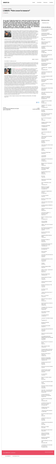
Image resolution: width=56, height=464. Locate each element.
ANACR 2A (6, 2)
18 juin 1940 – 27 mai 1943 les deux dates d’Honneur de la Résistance (46, 391)
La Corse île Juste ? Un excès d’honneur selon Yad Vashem (45, 370)
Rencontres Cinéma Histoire (45, 232)
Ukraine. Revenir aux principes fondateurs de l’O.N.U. (45, 42)
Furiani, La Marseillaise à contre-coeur (46, 183)
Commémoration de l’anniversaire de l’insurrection (46, 159)
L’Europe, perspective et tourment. (46, 281)
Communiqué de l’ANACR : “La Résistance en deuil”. (45, 213)
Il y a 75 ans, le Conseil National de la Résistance (47, 110)
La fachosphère (43, 155)
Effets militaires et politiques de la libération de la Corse (46, 55)
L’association (39, 2)
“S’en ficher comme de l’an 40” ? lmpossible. (46, 363)
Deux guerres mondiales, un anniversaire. (45, 240)
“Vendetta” (43, 263)
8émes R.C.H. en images (45, 426)
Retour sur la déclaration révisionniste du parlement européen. (47, 59)
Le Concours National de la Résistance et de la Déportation (46, 395)
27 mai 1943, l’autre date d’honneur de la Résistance (47, 255)
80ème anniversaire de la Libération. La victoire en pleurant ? (46, 29)
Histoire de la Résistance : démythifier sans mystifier (45, 434)
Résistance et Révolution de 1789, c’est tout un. (46, 285)
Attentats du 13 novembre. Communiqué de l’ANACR (45, 187)
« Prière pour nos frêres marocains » (46, 410)
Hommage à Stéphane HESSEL (46, 266)
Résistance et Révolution (45, 322)
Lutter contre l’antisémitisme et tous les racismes (46, 93)
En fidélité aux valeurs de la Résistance (45, 141)
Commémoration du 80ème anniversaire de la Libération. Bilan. (46, 34)
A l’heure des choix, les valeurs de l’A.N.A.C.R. (46, 299)
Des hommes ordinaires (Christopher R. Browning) (47, 386)
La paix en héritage (44, 221)
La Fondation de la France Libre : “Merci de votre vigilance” (46, 403)
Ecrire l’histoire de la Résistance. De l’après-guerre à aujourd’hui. (46, 228)
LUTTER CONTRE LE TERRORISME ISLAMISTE (46, 51)
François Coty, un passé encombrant (46, 333)
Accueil (34, 2)
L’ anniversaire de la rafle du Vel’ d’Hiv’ (46, 133)
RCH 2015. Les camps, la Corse (46, 198)
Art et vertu (43, 176)
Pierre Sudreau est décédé (45, 311)
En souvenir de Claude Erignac (46, 152)
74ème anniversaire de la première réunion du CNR (46, 137)
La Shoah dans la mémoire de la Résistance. (46, 419)
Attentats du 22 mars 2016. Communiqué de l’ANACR (45, 168)
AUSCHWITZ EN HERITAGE (45, 437)
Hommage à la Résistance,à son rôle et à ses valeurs (46, 259)
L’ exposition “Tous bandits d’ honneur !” (47, 319)
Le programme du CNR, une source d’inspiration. (46, 47)
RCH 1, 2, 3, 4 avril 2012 (45, 295)
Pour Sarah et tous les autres (45, 325)
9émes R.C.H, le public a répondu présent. (46, 378)
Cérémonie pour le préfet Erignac (46, 179)
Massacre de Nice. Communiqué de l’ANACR (46, 164)
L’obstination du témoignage (45, 125)
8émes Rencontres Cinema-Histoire (46, 429)
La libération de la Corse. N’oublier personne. (46, 101)
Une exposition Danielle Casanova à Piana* (46, 414)
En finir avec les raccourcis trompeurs (47, 366)
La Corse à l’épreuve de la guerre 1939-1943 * (46, 278)
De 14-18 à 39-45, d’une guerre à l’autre (46, 119)
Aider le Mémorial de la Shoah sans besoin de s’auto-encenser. (46, 114)
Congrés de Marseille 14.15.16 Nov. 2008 (46, 441)
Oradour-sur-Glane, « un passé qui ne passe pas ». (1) (47, 270)
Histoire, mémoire (44, 251)
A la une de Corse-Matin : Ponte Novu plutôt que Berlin (47, 80)
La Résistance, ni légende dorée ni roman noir (46, 192)
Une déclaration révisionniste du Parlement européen (46, 64)
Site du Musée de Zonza (16, 456)
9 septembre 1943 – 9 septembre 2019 (46, 68)
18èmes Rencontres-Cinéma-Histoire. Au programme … (47, 89)
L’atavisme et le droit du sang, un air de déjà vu (46, 209)
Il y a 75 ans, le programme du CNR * (46, 76)
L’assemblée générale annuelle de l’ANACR (46, 236)
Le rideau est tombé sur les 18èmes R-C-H (46, 84)
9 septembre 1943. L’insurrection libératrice (46, 106)
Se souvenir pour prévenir (45, 248)
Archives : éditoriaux (8, 8)
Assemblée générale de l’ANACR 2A (46, 205)
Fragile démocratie (44, 128)
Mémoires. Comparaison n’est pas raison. (46, 217)
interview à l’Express (18, 68)
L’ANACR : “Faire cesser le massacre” (47, 224)
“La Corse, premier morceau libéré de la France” (47, 423)
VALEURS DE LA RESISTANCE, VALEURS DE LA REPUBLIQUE (46, 358)
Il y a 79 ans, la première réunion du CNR (46, 38)
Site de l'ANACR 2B (7, 456)
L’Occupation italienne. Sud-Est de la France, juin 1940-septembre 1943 (46, 350)
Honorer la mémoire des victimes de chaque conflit (46, 304)
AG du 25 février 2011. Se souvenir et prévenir (47, 342)
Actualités (51, 2)
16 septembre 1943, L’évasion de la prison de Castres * (46, 308)
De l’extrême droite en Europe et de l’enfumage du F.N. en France (46, 244)
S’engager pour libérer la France (46, 122)
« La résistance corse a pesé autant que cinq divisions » (46, 445)
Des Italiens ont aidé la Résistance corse (46, 399)
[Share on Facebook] (37, 102)
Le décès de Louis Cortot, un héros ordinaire (46, 149)
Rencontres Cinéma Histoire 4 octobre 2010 (45, 354)
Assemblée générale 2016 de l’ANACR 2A (45, 172)
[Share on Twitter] (38, 102)
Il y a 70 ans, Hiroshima (44, 195)
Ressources (45, 2)
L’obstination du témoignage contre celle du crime (46, 72)
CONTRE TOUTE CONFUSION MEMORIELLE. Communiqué (45, 97)
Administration (13, 452)
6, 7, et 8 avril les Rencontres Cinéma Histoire (47, 382)
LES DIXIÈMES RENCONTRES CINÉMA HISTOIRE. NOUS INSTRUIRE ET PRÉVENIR (47, 337)
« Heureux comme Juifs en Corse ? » (47, 292)
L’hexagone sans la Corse (45, 407)
